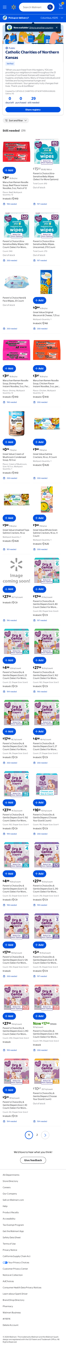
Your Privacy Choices (18, 1262)
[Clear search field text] (45, 7)
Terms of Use (9, 1243)
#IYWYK (6, 1318)
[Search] (50, 7)
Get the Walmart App (13, 1231)
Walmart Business (12, 1312)
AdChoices (8, 1281)
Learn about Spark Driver (15, 1293)
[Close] (57, 27)
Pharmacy (8, 1306)
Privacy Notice (10, 1250)
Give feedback (33, 1160)
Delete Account (10, 1325)
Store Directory (10, 1181)
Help (5, 1206)
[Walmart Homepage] (13, 7)
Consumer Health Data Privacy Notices (22, 1287)
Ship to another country (41, 27)
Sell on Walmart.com (13, 1199)
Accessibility (9, 1218)
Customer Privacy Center (15, 1268)
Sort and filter (16, 120)
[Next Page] (45, 1135)
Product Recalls (11, 1212)
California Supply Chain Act (16, 1256)
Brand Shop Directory (13, 1300)
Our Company (10, 1193)
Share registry (33, 109)
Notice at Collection (13, 1275)
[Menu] (5, 7)
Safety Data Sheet (12, 1237)
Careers (6, 1187)
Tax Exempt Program (13, 1225)
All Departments (11, 1174)
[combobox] (36, 7)
